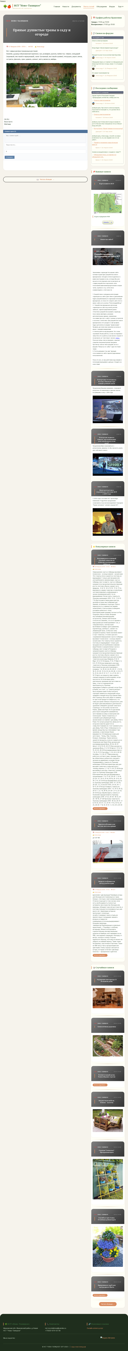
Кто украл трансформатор (100, 73)
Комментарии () (10, 131)
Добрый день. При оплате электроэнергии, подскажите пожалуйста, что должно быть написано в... (106, 109)
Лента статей (88, 7)
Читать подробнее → (100, 808)
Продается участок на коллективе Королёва (106, 55)
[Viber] (27, 1337)
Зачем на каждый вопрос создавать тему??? (106, 152)
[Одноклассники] (22, 1337)
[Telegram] (32, 1337)
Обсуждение (101, 7)
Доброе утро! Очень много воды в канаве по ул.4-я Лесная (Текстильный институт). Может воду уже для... (107, 123)
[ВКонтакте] (18, 1337)
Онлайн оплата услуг (95, 1328)
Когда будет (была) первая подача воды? (105, 48)
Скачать (106, 222)
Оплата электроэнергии (100, 41)
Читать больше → (108, 1304)
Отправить (9, 157)
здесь (117, 338)
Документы (76, 7)
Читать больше (46, 179)
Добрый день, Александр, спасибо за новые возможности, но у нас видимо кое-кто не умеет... (106, 137)
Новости (65, 7)
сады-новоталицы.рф (78, 1347)
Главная (57, 7)
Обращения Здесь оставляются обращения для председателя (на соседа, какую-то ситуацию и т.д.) (107, 64)
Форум (112, 7)
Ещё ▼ (121, 7)
